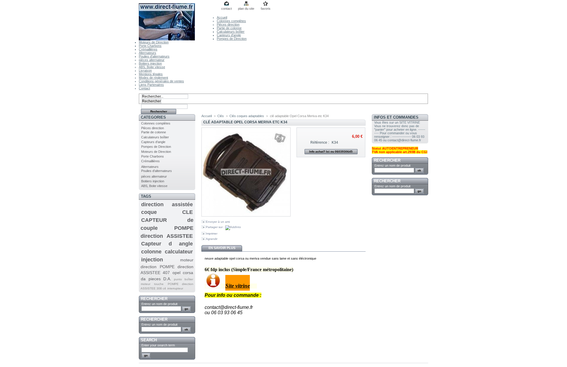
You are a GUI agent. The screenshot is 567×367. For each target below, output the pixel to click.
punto (178, 279)
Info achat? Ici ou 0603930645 (331, 151)
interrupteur (175, 288)
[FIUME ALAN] (178, 20)
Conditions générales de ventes (161, 81)
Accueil (222, 17)
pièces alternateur (151, 60)
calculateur (179, 252)
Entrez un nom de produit (159, 304)
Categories (153, 117)
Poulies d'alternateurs (154, 56)
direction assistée (167, 204)
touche (159, 284)
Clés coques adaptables (246, 116)
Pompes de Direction (232, 38)
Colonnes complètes (231, 21)
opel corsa (182, 272)
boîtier (189, 279)
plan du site (246, 8)
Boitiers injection (150, 63)
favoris (266, 8)
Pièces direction (228, 24)
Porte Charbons (150, 45)
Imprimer (211, 233)
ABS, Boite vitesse (152, 67)
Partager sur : (215, 227)
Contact (144, 88)
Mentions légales (151, 74)
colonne (151, 252)
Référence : (319, 142)
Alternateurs (147, 53)
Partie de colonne (229, 28)
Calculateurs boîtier (231, 31)
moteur (145, 284)
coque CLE (167, 212)
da (143, 278)
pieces (155, 278)
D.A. (167, 278)
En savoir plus (221, 248)
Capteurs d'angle (229, 35)
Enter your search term (158, 345)
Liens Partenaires (151, 84)
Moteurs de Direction (154, 42)
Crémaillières (148, 49)
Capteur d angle (167, 244)
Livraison (145, 70)
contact (226, 8)
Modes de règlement (153, 77)
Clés (220, 116)
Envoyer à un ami (218, 221)
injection (152, 260)
